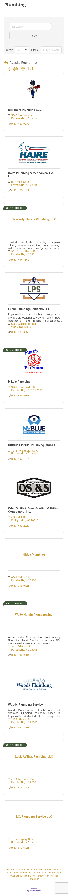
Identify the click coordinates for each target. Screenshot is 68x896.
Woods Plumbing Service (25, 704)
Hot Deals (13, 872)
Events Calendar (53, 869)
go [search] (35, 35)
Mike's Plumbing (19, 381)
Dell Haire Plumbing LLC (25, 109)
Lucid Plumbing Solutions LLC (29, 309)
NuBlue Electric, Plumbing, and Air (31, 445)
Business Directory (16, 869)
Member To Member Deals (33, 872)
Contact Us (16, 875)
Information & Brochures (36, 875)
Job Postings (54, 872)
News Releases (35, 869)
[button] (6, 62)
